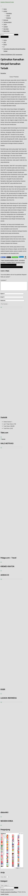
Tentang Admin (7, 22)
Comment (4, 280)
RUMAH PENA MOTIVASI (7, 2)
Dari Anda (5, 29)
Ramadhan (9, 13)
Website (3, 301)
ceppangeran (19, 55)
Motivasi (5, 20)
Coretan (5, 27)
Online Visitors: (7, 422)
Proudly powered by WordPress (9, 892)
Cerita (5, 25)
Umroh (8, 16)
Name (2, 294)
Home (5, 9)
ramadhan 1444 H (10, 263)
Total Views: (6, 426)
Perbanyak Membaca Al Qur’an (8, 265)
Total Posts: (6, 428)
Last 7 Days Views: (8, 424)
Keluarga (8, 18)
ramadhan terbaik (20, 263)
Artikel (5, 11)
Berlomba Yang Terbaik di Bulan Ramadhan (12, 267)
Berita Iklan (6, 31)
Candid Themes (5, 894)
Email (2, 297)
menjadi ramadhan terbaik (11, 260)
